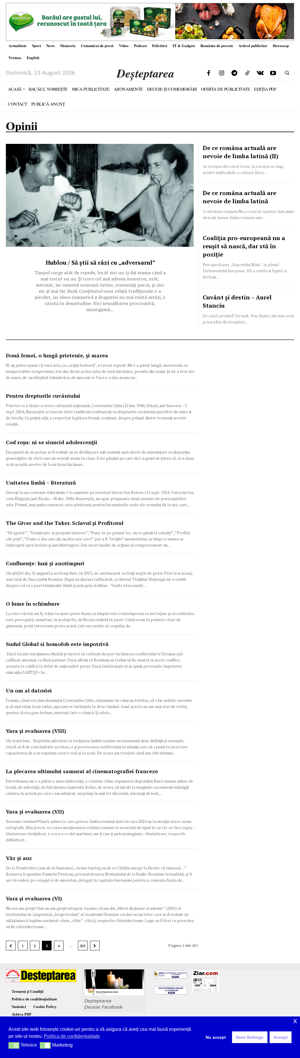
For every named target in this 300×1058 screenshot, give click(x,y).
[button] (286, 72)
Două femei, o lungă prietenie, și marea (57, 355)
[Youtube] (273, 73)
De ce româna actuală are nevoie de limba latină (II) (240, 152)
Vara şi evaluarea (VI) (34, 898)
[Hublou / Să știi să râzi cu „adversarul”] (100, 195)
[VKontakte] (260, 73)
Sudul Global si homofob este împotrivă (57, 643)
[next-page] (95, 945)
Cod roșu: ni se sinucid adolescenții (51, 442)
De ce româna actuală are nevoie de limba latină (239, 197)
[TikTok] (247, 73)
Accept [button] (281, 1037)
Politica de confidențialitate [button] (72, 1036)
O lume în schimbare (32, 603)
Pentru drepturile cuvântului (43, 395)
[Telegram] (234, 73)
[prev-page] (11, 945)
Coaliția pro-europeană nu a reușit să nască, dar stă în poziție (244, 246)
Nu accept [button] (216, 1037)
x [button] (295, 1020)
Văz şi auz (19, 857)
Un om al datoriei (29, 690)
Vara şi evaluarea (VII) (35, 811)
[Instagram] (221, 73)
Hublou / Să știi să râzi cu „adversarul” (99, 262)
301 (83, 945)
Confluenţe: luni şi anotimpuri (45, 563)
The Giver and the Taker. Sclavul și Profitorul (64, 522)
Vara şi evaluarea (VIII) (36, 730)
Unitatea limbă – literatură (41, 482)
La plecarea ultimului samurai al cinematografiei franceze (82, 771)
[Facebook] (209, 73)
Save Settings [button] (249, 1037)
